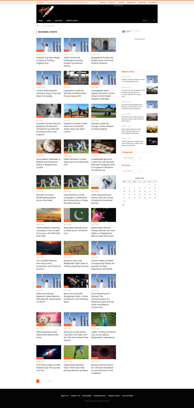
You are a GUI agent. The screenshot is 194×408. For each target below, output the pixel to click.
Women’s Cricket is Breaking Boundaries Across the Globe (46, 197)
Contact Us (117, 2)
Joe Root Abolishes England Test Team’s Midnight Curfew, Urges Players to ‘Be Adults (132, 143)
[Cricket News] (46, 11)
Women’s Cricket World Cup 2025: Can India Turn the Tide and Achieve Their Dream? (76, 336)
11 (129, 191)
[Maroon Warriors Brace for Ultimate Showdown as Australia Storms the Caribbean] (103, 352)
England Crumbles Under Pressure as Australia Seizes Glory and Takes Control (75, 127)
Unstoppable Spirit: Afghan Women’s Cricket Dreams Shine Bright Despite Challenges (102, 94)
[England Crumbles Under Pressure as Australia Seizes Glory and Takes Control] (76, 111)
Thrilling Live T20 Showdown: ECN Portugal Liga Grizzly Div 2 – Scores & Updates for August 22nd (59, 3)
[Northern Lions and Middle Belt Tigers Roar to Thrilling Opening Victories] (76, 248)
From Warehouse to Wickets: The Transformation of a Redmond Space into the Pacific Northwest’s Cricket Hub (102, 300)
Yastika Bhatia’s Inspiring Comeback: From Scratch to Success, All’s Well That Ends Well (48, 231)
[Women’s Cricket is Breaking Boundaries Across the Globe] (48, 182)
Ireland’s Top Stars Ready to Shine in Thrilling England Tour (48, 60)
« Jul (123, 205)
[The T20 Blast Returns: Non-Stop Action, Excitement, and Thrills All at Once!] (48, 248)
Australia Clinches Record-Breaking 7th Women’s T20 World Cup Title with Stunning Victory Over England (48, 129)
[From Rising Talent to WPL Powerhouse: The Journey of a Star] (48, 352)
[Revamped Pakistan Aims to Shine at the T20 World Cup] (76, 215)
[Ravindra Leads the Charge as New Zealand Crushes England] (103, 111)
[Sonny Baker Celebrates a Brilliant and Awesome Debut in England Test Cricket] (48, 146)
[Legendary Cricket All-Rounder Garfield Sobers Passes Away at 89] (76, 78)
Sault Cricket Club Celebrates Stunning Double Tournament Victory (73, 61)
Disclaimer (126, 2)
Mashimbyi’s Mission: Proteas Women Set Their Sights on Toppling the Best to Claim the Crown (103, 231)
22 (150, 194)
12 (134, 191)
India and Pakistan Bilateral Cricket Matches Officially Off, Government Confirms (48, 297)
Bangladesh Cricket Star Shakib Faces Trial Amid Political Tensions (102, 60)
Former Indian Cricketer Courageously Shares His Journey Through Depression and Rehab (103, 264)
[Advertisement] (118, 11)
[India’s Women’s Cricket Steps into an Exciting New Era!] (76, 146)
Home (40, 21)
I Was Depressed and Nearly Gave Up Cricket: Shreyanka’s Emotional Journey (102, 198)
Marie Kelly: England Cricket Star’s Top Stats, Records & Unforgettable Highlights (131, 131)
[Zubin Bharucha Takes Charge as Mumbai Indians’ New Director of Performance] (152, 117)
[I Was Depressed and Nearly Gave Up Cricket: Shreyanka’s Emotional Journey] (103, 182)
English (128, 31)
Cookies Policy (133, 2)
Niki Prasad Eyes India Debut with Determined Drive (47, 335)
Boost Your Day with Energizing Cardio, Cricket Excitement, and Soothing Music (76, 297)
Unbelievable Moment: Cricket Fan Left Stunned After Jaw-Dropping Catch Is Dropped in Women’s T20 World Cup (103, 165)
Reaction (58, 21)
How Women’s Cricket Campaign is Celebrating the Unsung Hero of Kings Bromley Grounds (76, 198)
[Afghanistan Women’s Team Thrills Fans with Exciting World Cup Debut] (76, 352)
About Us (109, 2)
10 (124, 191)
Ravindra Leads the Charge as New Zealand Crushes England (102, 126)
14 (145, 191)
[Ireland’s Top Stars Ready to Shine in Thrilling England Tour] (48, 45)
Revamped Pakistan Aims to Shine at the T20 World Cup (75, 230)
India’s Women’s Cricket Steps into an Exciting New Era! (76, 162)
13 (139, 191)
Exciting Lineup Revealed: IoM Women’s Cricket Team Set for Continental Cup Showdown (132, 107)
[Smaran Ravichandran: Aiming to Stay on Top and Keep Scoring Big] (48, 78)
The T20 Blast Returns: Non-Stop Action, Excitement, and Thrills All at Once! (48, 264)
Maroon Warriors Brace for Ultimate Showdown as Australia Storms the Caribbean (102, 369)
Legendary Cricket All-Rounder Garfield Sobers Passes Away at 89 (75, 93)
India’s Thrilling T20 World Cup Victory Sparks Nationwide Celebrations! (103, 335)
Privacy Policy (143, 2)
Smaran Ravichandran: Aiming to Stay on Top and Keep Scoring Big (48, 93)
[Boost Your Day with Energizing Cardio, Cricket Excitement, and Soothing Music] (76, 281)
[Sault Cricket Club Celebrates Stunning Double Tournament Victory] (76, 45)
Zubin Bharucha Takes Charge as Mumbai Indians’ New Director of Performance (133, 119)
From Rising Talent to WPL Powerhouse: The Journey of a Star (48, 368)
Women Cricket (72, 21)
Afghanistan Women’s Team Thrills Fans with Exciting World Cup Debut (76, 368)
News (49, 21)
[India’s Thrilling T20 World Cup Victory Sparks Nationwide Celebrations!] (103, 319)
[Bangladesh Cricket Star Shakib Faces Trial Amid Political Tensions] (103, 45)
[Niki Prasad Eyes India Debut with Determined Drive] (48, 319)
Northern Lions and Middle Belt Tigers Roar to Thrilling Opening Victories (76, 263)
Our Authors (152, 2)
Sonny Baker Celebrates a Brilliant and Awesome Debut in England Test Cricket (48, 163)
